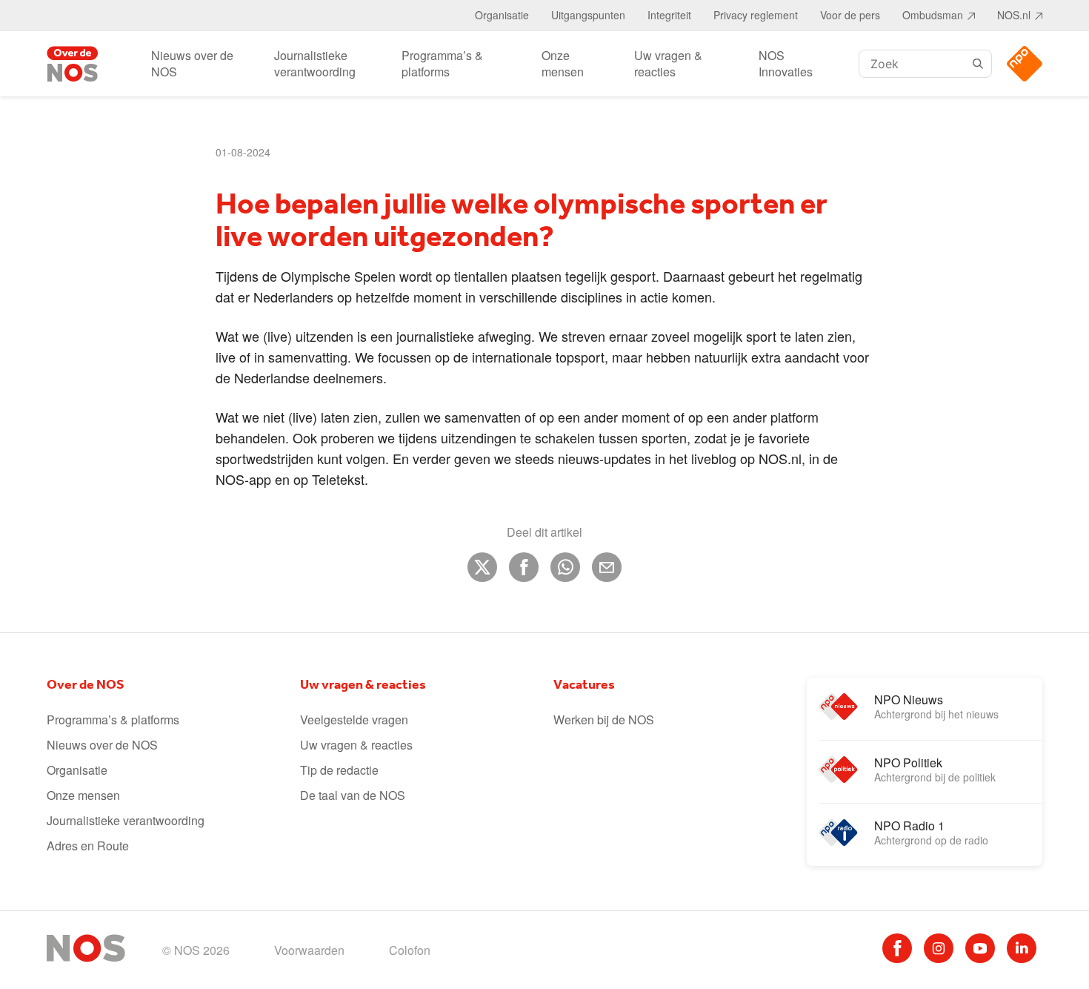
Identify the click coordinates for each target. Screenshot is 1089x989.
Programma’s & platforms (442, 63)
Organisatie (502, 14)
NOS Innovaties (786, 63)
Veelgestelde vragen (354, 719)
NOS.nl (1013, 14)
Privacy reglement (755, 14)
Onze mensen (563, 63)
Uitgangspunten (588, 14)
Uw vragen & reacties (668, 63)
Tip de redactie (339, 769)
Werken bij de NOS (603, 719)
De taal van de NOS (352, 795)
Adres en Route (88, 845)
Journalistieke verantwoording (315, 63)
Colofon (409, 950)
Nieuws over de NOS (192, 63)
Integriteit (669, 14)
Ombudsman (932, 14)
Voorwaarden (309, 950)
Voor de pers (850, 14)
